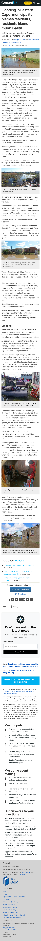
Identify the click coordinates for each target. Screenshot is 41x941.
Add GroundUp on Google (19, 45)
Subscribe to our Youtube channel (14, 915)
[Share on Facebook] (13, 600)
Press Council (26, 872)
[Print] (28, 600)
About (5, 891)
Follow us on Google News (11, 902)
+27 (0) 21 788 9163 (9, 930)
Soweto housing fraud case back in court (19, 565)
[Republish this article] (31, 600)
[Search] (34, 3)
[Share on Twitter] (17, 600)
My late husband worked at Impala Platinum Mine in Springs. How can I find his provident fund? (18, 834)
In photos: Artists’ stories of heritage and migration (20, 779)
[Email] (24, 600)
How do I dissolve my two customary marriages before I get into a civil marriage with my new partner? (19, 820)
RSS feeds (6, 899)
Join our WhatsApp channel (11, 917)
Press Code (21, 874)
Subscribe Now (20, 652)
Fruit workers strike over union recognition (21, 790)
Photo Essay (5, 42)
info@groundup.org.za (10, 928)
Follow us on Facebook (10, 907)
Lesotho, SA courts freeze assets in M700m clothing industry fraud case (22, 745)
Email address (8, 641)
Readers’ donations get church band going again (21, 761)
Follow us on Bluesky (9, 910)
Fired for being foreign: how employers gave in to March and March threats (21, 754)
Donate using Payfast (21, 589)
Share (5, 45)
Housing (20, 560)
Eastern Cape (16, 42)
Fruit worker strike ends (18, 784)
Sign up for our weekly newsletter (13, 897)
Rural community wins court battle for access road (22, 796)
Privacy (5, 894)
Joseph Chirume (20, 40)
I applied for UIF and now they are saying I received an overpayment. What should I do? (20, 854)
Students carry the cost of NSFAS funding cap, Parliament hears (22, 802)
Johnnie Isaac (34, 40)
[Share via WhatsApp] (20, 600)
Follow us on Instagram (10, 912)
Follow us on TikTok (9, 904)
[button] (38, 3)
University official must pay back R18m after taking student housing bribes (22, 737)
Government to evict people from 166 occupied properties (22, 730)
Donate (27, 3)
